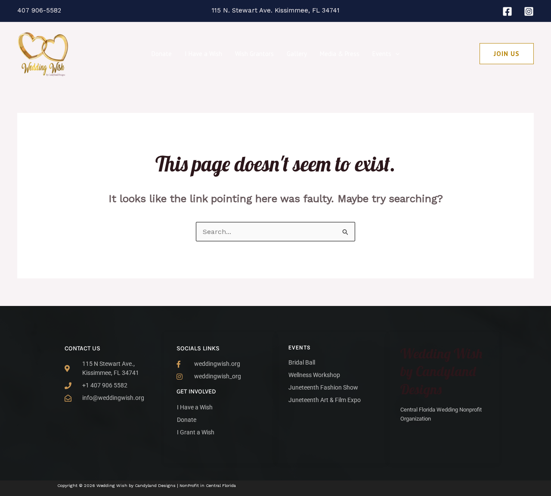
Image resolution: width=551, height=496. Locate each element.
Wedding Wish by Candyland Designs (441, 371)
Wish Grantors (254, 54)
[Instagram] (529, 11)
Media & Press (339, 54)
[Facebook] (507, 11)
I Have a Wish (203, 54)
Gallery (297, 54)
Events (381, 54)
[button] (395, 54)
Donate (162, 54)
